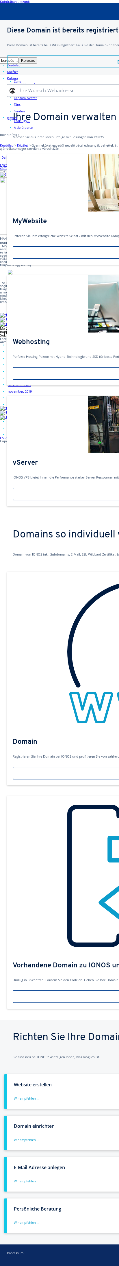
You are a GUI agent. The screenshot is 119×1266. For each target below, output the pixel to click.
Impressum (15, 1253)
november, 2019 (20, 391)
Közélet (22, 145)
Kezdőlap (7, 145)
